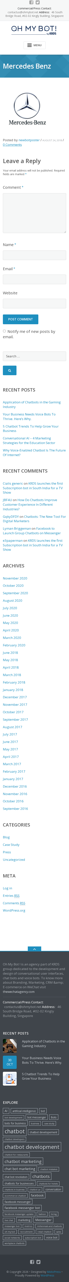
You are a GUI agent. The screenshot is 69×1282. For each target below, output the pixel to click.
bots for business (15, 1123)
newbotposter (29, 140)
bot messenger (36, 1117)
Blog (6, 837)
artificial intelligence (24, 1111)
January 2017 (13, 779)
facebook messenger (18, 1202)
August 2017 (12, 727)
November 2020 (15, 578)
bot (43, 1111)
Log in (7, 888)
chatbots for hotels (48, 1183)
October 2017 (13, 712)
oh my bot (10, 1231)
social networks (12, 1237)
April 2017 (11, 756)
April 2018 (11, 667)
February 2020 (14, 645)
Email (8, 268)
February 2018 (14, 682)
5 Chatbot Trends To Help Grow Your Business (41, 1076)
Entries (11, 895)
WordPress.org (14, 910)
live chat (9, 1220)
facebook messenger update (19, 1214)
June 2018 (10, 652)
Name (8, 244)
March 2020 (12, 637)
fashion (42, 1214)
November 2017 (15, 704)
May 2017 (10, 749)
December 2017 (15, 697)
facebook (37, 1195)
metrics (28, 1226)
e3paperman (13, 540)
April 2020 (11, 630)
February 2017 (14, 771)
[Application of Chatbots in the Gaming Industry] (10, 1046)
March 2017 (12, 764)
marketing (24, 1220)
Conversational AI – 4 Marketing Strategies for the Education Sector (29, 440)
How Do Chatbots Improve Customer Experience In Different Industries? (30, 504)
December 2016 (15, 786)
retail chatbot (44, 1231)
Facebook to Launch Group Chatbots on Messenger (32, 530)
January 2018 (13, 690)
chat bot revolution (16, 1177)
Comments (14, 903)
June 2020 (10, 615)
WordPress (47, 1275)
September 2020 (15, 593)
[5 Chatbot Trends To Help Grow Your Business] (10, 1079)
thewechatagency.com (18, 992)
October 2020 (13, 585)
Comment (12, 187)
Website (10, 292)
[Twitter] (38, 2)
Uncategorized (14, 859)
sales (58, 1231)
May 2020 (10, 622)
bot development (13, 1117)
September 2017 (15, 719)
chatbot (15, 1131)
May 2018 (10, 660)
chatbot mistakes (48, 1169)
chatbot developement (43, 1132)
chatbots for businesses (19, 1183)
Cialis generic (13, 483)
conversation (53, 1189)
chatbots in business (15, 1189)
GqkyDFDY (11, 516)
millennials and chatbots (49, 1226)
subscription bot (33, 1237)
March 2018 (12, 675)
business (35, 1123)
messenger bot (12, 1226)
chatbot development (32, 1146)
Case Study (11, 844)
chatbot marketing (23, 1161)
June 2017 (10, 741)
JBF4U (7, 500)
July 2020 (10, 608)
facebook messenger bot (22, 1208)
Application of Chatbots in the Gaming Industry (43, 1043)
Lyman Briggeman (17, 528)
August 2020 (12, 600)
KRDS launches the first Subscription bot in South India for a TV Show (33, 488)
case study (49, 1123)
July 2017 (10, 734)
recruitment (26, 1231)
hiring (54, 1214)
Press (7, 852)
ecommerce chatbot (15, 1195)
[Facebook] (31, 2)
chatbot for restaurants (16, 1154)
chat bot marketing (20, 1169)
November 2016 (15, 794)
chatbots (41, 1176)
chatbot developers (14, 1139)
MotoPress (54, 1272)
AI (6, 1111)
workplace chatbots (14, 1243)
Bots (54, 1117)
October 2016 (13, 801)
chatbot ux (35, 1189)
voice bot (51, 1237)
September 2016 (15, 808)
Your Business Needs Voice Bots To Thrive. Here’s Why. (29, 416)
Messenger (43, 1220)
